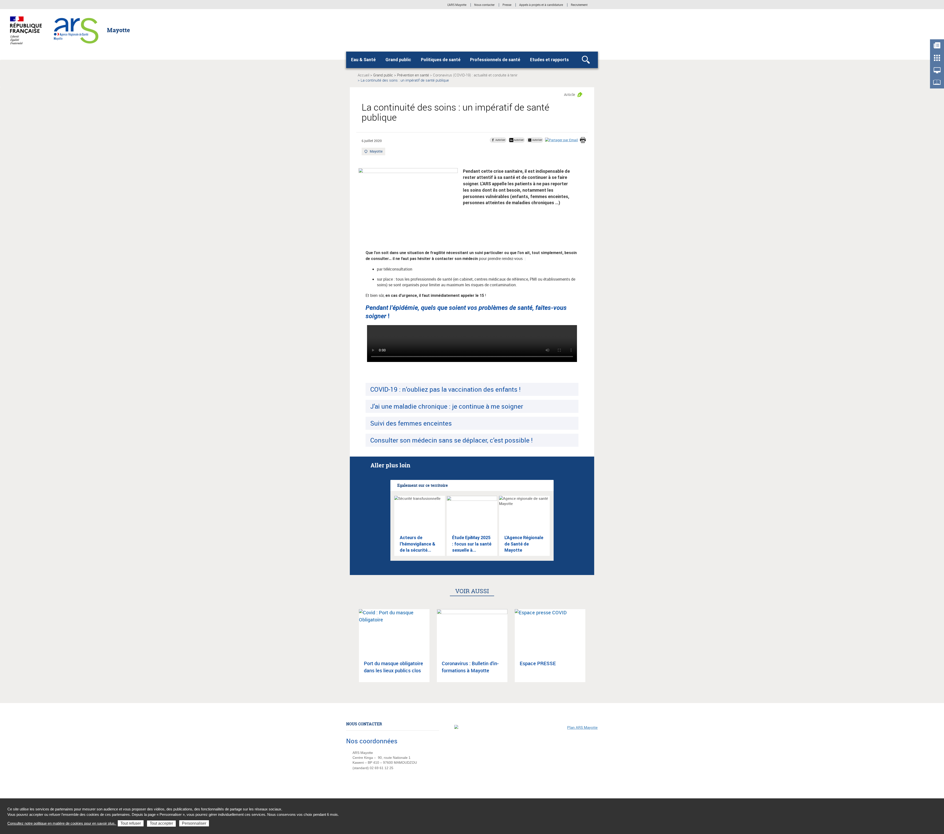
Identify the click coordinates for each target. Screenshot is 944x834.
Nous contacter (484, 5)
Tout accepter (161, 823)
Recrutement (579, 5)
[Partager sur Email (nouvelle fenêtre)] (561, 140)
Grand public (398, 59)
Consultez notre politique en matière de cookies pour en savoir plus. (62, 823)
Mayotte (376, 152)
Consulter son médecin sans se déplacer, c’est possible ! (451, 440)
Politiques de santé (440, 59)
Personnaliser (194, 823)
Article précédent (352, 650)
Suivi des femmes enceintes (411, 423)
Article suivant (592, 650)
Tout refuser (130, 823)
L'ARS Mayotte (456, 5)
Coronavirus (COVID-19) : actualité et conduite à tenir (475, 74)
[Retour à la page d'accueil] (76, 29)
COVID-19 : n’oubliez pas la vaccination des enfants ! (445, 389)
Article (569, 94)
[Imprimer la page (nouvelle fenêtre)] (583, 140)
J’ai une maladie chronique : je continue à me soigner (446, 406)
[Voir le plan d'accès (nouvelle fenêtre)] (526, 759)
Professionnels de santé (495, 59)
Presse (506, 5)
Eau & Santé (363, 59)
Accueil (363, 74)
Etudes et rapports (549, 59)
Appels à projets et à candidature (541, 5)
